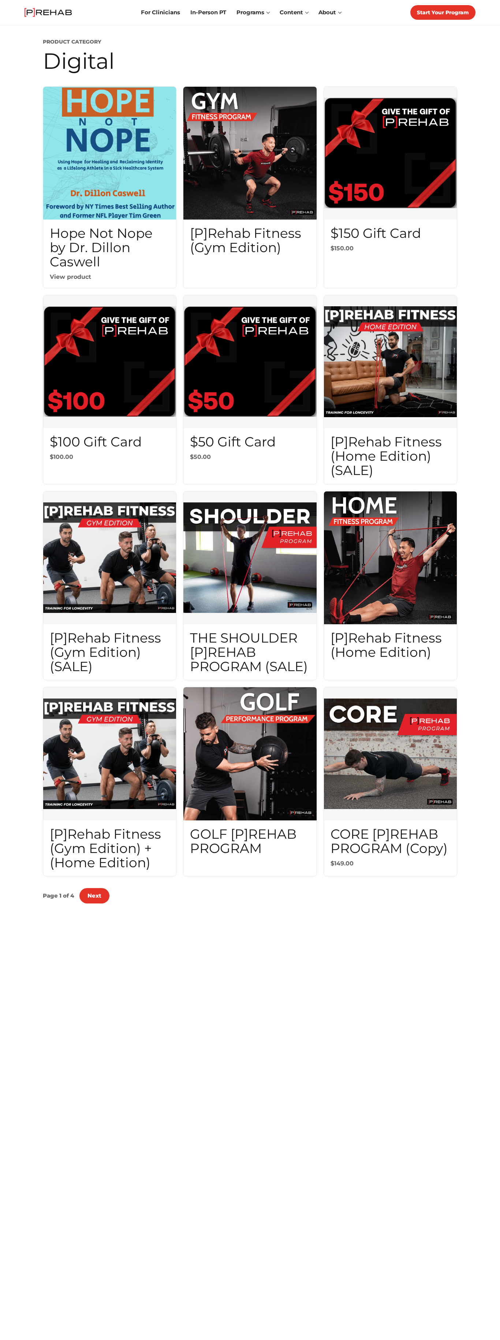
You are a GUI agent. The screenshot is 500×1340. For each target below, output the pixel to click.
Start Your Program (443, 12)
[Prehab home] (48, 12)
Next (94, 895)
